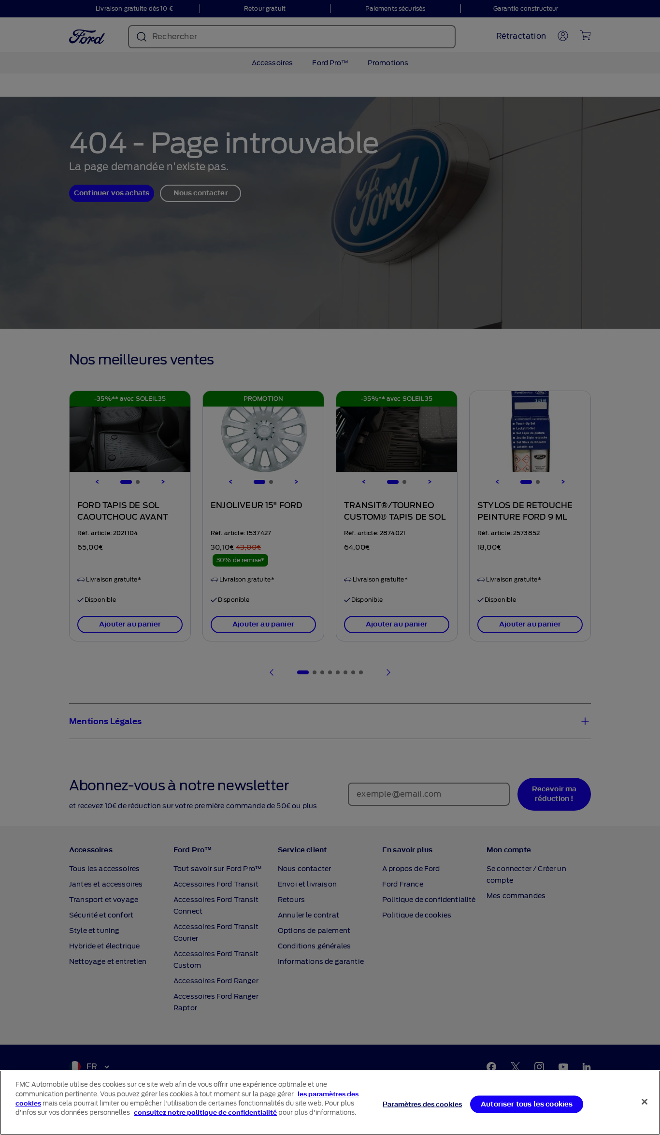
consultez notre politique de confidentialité (205, 1112)
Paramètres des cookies (422, 1103)
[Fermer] (644, 1101)
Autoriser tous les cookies (527, 1104)
